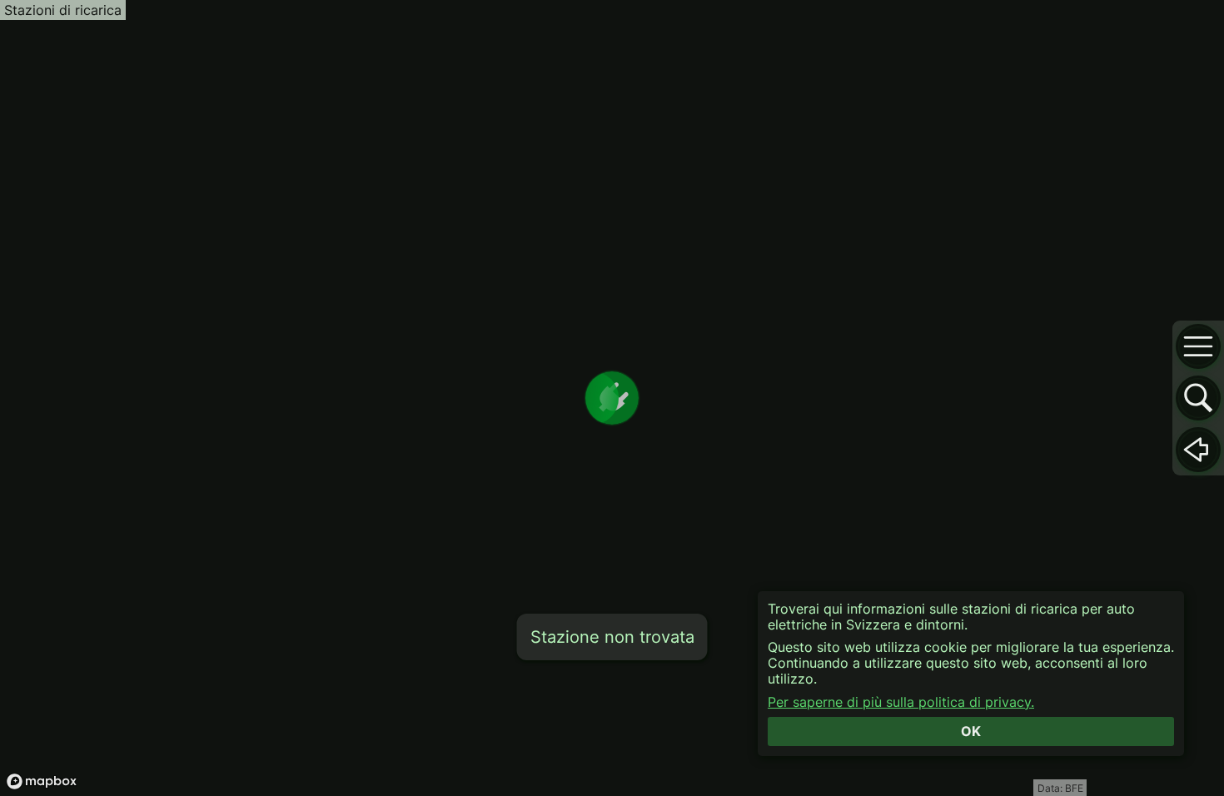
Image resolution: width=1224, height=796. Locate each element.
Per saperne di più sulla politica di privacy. (901, 702)
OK (971, 731)
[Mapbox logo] (41, 781)
